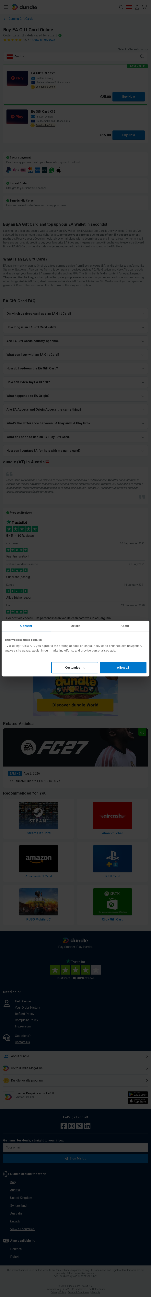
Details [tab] (75, 625)
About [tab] (125, 625)
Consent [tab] (26, 625)
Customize (72, 667)
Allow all (123, 667)
